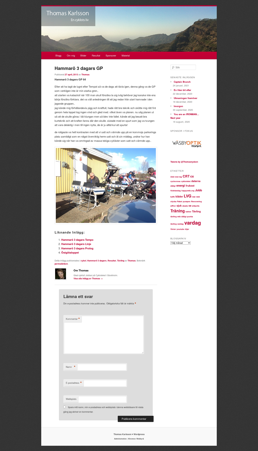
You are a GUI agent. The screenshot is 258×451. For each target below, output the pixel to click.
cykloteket (186, 181)
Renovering (196, 201)
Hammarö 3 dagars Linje (76, 244)
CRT (186, 176)
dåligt (173, 185)
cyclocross (175, 181)
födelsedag (175, 190)
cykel (83, 260)
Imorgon (178, 106)
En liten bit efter (182, 90)
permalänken (61, 263)
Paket (179, 201)
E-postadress (74, 383)
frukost (190, 185)
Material (126, 55)
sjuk (179, 205)
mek (198, 196)
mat (194, 196)
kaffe (172, 196)
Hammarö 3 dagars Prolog (77, 248)
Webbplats (71, 399)
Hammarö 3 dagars (97, 260)
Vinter (173, 229)
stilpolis (195, 205)
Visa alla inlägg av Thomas (88, 278)
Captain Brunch (182, 81)
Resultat (96, 55)
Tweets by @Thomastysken (184, 161)
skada (185, 205)
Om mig (71, 55)
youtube (180, 229)
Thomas (85, 74)
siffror (173, 205)
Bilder (83, 55)
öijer (187, 229)
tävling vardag (177, 224)
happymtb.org (187, 190)
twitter (188, 211)
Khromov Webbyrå (136, 439)
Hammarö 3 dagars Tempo (77, 240)
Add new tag (176, 176)
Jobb (198, 190)
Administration (120, 439)
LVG (187, 196)
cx (192, 176)
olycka (173, 201)
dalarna (195, 181)
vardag (192, 222)
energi (180, 185)
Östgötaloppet (70, 252)
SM (189, 205)
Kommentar (73, 319)
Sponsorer (111, 55)
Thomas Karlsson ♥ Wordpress (129, 434)
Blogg (58, 55)
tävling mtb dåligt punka (181, 216)
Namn (70, 367)
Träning (177, 211)
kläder (179, 196)
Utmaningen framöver (185, 98)
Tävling (120, 260)
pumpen (186, 201)
